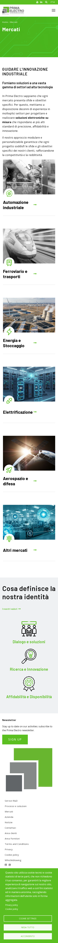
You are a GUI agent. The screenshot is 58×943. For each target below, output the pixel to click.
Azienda (9, 816)
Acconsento (28, 936)
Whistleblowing (13, 860)
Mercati (14, 22)
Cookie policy (12, 854)
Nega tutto (27, 927)
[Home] (14, 10)
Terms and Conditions (17, 843)
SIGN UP (15, 739)
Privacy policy (11, 905)
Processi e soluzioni (15, 806)
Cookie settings (27, 918)
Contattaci (10, 827)
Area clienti (11, 833)
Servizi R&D (11, 800)
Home (5, 22)
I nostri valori (9, 608)
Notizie (9, 822)
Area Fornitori (12, 838)
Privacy (9, 849)
